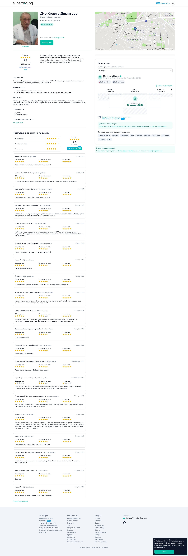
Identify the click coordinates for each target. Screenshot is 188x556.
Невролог (70, 530)
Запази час (47, 42)
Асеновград (99, 525)
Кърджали (99, 539)
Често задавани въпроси (126, 151)
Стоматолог (71, 539)
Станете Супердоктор (47, 523)
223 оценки (25, 64)
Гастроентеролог (73, 528)
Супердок (44, 521)
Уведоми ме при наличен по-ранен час (116, 118)
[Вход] (173, 3)
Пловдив (98, 521)
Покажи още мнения (20, 501)
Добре (164, 552)
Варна (97, 523)
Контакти (42, 532)
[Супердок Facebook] (124, 522)
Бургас (97, 530)
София (97, 518)
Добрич (98, 537)
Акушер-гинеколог (74, 518)
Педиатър (70, 523)
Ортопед (70, 535)
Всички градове (101, 542)
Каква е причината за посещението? (111, 67)
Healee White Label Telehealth (136, 518)
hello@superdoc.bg (155, 151)
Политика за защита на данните (50, 530)
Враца (97, 535)
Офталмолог (71, 532)
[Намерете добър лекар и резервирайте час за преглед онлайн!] (23, 3)
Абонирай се (163, 3)
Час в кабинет (47, 24)
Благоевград (99, 528)
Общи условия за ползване (49, 528)
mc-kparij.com (18, 123)
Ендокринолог (72, 521)
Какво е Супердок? (46, 518)
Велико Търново (101, 532)
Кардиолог (71, 537)
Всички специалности (75, 542)
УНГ (68, 525)
